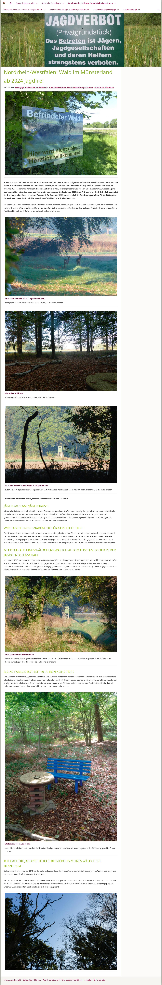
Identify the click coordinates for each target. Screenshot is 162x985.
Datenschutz (99, 980)
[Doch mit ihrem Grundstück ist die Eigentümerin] (61, 444)
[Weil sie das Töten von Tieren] (61, 766)
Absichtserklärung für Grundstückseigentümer (62, 980)
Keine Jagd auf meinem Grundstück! (31, 87)
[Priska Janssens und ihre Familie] (61, 614)
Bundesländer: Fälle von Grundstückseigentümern (71, 87)
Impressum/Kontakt (12, 980)
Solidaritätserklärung (32, 980)
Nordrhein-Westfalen (104, 87)
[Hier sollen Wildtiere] (61, 351)
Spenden (88, 980)
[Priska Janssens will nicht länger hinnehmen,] (61, 256)
